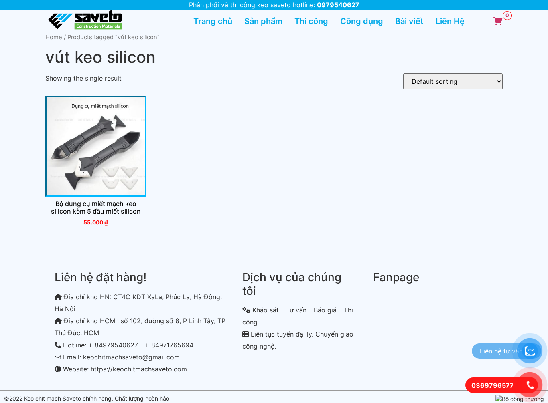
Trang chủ (212, 21)
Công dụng (361, 21)
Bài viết (409, 21)
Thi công (311, 21)
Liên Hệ (450, 21)
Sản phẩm (263, 21)
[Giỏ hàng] (498, 21)
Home (53, 37)
